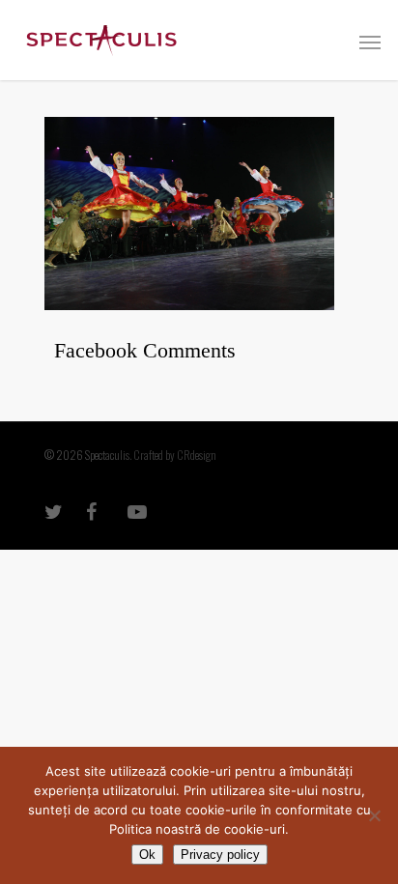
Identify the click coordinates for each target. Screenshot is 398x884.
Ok (147, 854)
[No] (374, 815)
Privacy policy (220, 854)
